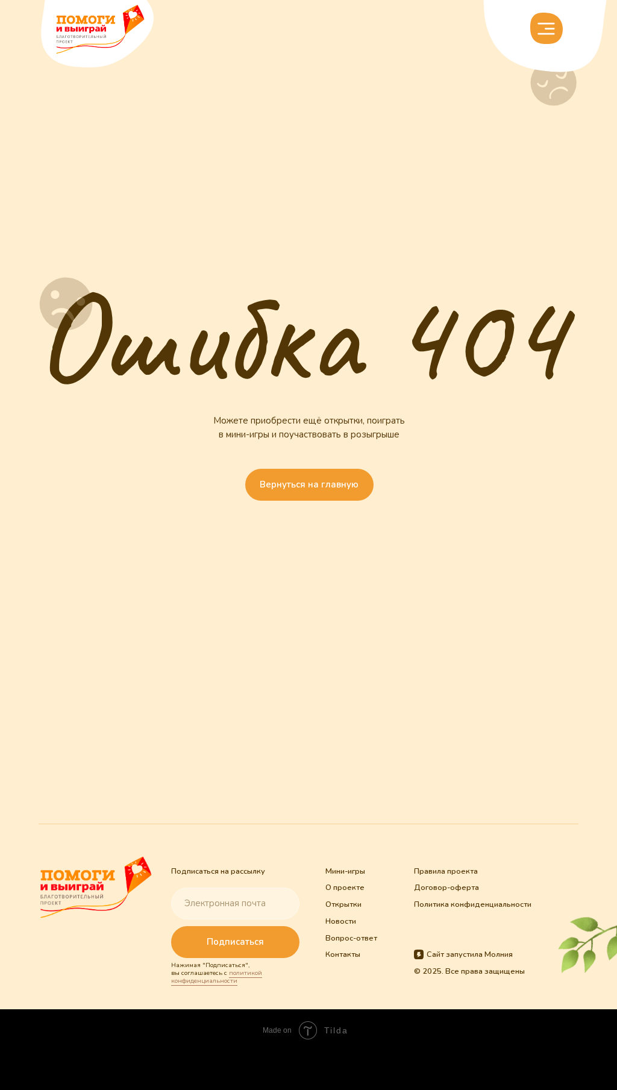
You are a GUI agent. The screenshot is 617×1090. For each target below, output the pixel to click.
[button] (546, 28)
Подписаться (235, 942)
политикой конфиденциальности (216, 976)
